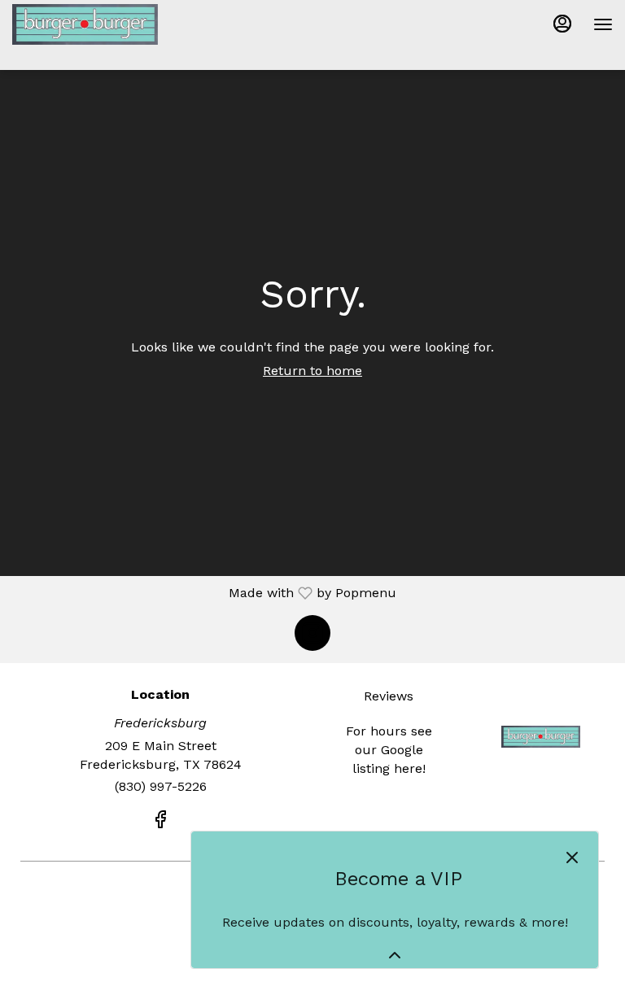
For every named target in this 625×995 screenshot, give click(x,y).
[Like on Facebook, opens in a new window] (160, 822)
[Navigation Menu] (603, 24)
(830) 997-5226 (161, 786)
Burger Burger (540, 736)
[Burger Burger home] (85, 24)
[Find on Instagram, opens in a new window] (312, 633)
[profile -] (562, 23)
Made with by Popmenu (204, 593)
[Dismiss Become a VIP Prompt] (572, 857)
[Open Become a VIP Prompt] (394, 955)
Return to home (312, 370)
